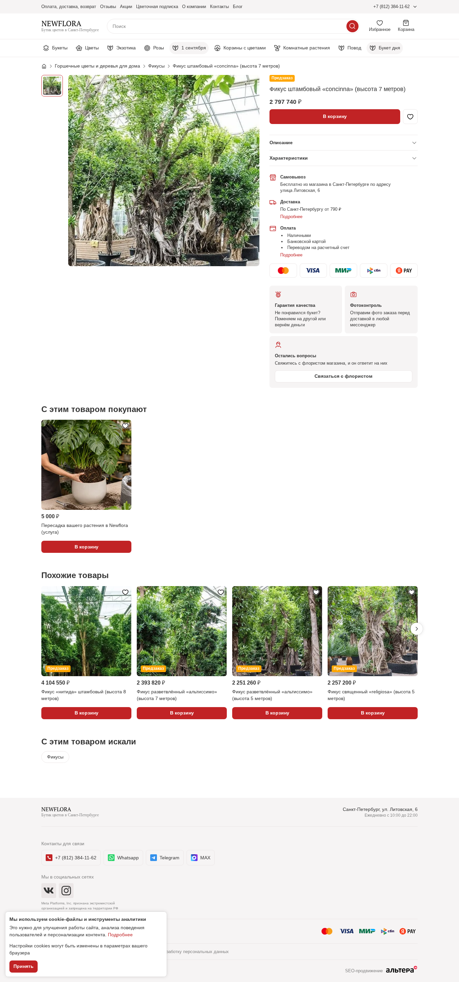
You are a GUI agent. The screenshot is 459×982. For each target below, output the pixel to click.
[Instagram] (66, 890)
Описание (281, 142)
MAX (205, 857)
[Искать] (352, 26)
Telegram (169, 857)
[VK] (48, 890)
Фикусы (55, 757)
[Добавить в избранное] (410, 116)
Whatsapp (128, 857)
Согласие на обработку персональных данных (182, 951)
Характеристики (288, 158)
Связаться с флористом (343, 376)
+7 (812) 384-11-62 (391, 6)
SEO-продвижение (364, 970)
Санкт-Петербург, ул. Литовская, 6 (380, 809)
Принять (23, 966)
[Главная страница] (47, 66)
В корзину (335, 116)
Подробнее (291, 216)
